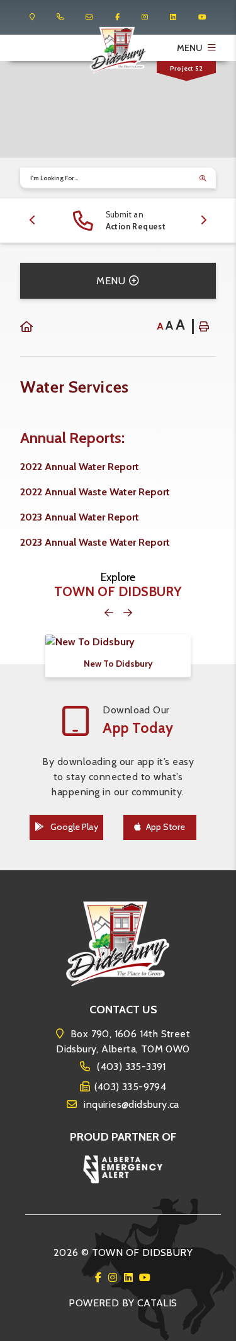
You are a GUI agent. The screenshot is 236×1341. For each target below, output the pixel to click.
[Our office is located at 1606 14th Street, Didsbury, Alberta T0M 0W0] (32, 17)
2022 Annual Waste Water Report (95, 492)
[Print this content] (204, 326)
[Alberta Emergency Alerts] (123, 1168)
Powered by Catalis (123, 1303)
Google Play (73, 826)
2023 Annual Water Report (79, 517)
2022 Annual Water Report (79, 467)
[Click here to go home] (26, 327)
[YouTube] (144, 1278)
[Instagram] (114, 1278)
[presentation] (33, 220)
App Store (165, 826)
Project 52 (186, 68)
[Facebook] (100, 1278)
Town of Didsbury (118, 50)
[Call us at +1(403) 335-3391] (60, 17)
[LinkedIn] (130, 1278)
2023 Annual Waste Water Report (95, 542)
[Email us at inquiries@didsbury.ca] (89, 17)
